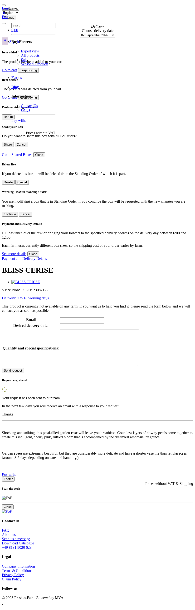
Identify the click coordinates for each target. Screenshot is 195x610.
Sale (24, 60)
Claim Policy (11, 579)
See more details (14, 254)
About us (9, 535)
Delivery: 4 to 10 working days (25, 298)
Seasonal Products (34, 64)
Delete (8, 182)
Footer (8, 479)
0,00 (14, 30)
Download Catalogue (18, 543)
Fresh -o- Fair (6, 12)
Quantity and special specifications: (31, 348)
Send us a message (16, 539)
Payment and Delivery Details (24, 258)
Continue (10, 214)
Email (31, 320)
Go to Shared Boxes (17, 155)
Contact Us (29, 106)
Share (8, 144)
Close (39, 155)
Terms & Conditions (17, 571)
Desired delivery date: (31, 325)
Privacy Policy (13, 575)
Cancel (21, 144)
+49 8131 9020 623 (17, 547)
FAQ (6, 530)
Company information (18, 566)
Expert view (30, 51)
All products (30, 55)
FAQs (25, 110)
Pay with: (18, 120)
